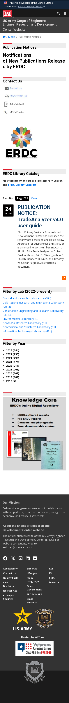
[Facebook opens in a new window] (5, 558)
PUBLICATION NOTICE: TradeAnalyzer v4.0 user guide (40, 216)
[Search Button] (57, 13)
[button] (32, 6)
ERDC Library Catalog (22, 184)
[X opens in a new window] (13, 558)
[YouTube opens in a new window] (20, 558)
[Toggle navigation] (63, 13)
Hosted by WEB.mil (33, 637)
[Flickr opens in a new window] (35, 558)
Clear (34, 198)
